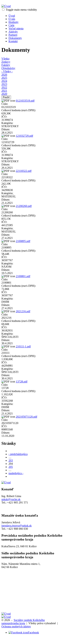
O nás (12, 18)
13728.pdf (21, 381)
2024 (4, 80)
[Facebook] (18, 632)
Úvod (12, 15)
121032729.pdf (24, 135)
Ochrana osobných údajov (16, 626)
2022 (4, 87)
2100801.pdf (23, 276)
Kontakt (13, 41)
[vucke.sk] (6, 613)
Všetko (5, 58)
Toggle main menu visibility (21, 9)
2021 (4, 90)
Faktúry (5, 65)
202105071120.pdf (26, 416)
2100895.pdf (23, 241)
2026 (4, 74)
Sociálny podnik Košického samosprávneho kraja (23, 622)
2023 (4, 84)
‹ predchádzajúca (18, 454)
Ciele (11, 25)
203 (11, 460)
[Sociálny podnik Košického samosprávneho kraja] (6, 6)
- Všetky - (7, 71)
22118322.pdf (23, 170)
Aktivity (13, 31)
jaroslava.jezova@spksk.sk (16, 525)
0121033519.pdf (25, 100)
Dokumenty (15, 38)
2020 (4, 93)
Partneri (13, 34)
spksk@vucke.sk (10, 499)
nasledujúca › (16, 473)
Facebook (33, 632)
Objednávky (8, 68)
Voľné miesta (16, 28)
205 (11, 466)
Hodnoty (13, 22)
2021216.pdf (23, 311)
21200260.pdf (24, 205)
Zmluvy (5, 61)
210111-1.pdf (23, 346)
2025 (4, 77)
